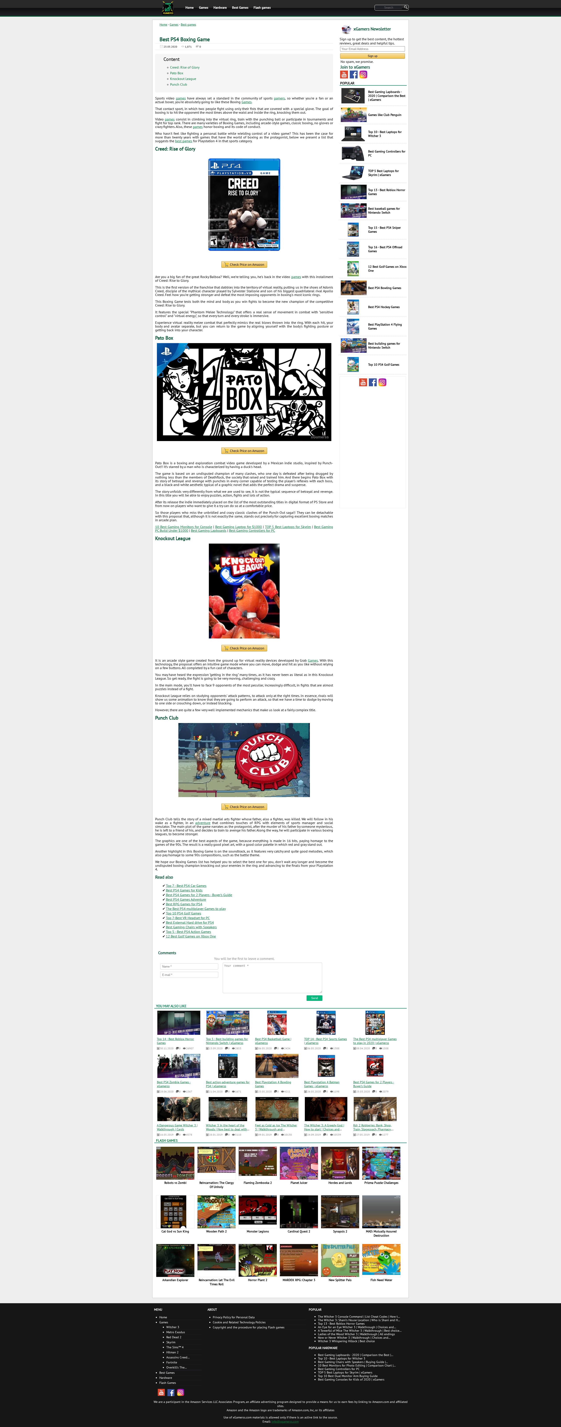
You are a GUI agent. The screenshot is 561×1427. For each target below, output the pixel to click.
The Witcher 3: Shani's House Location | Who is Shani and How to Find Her (360, 1320)
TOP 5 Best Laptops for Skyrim (288, 527)
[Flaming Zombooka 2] (259, 1161)
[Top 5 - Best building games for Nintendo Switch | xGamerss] (227, 1033)
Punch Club (178, 84)
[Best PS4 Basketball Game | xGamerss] (277, 1033)
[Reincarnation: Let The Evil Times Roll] (217, 1257)
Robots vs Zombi (175, 1183)
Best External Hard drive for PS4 (190, 922)
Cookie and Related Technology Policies (239, 1322)
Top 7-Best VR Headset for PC (188, 918)
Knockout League (183, 78)
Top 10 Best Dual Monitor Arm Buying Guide (348, 1376)
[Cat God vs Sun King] (175, 1213)
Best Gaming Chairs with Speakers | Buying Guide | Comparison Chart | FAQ (352, 1362)
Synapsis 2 (340, 1231)
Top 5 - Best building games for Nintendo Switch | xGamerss (227, 1041)
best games (183, 141)
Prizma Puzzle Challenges (381, 1183)
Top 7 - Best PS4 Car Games (186, 885)
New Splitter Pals (340, 1280)
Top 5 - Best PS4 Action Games (188, 931)
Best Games (240, 7)
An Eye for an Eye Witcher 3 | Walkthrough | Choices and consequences (356, 1327)
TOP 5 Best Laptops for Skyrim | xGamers (345, 1372)
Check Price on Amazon (247, 264)
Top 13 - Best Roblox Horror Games (341, 1323)
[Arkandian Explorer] (176, 1260)
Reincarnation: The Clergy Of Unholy (216, 1185)
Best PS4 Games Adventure (186, 899)
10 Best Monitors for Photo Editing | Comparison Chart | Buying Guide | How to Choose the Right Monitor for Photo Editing (358, 1365)
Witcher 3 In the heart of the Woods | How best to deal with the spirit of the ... (226, 1129)
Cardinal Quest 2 (299, 1231)
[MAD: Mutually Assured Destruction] (382, 1212)
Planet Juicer (299, 1183)
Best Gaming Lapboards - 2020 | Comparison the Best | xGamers (354, 1355)
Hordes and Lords (340, 1183)
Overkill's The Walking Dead (175, 1367)
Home (189, 7)
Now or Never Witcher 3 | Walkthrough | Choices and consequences (353, 1337)
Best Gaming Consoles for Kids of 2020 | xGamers (351, 1379)
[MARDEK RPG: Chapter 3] (300, 1260)
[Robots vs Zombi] (176, 1163)
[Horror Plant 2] (259, 1260)
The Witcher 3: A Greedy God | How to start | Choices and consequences (324, 1129)
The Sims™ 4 (175, 1347)
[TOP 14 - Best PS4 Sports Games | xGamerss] (326, 1033)
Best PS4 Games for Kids (184, 890)
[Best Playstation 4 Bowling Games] (277, 1076)
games (181, 98)
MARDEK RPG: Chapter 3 (299, 1280)
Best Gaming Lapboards (208, 530)
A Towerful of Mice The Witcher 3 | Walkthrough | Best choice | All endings (359, 1330)
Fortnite (171, 1362)
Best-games (188, 25)
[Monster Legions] (259, 1209)
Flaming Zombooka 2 (258, 1183)
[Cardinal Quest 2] (300, 1212)
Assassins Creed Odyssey (176, 1357)
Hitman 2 (172, 1352)
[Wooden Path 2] (217, 1211)
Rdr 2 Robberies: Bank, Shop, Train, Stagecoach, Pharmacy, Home (372, 1129)
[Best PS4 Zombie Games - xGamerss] (178, 1076)
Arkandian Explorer (175, 1280)
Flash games (262, 7)
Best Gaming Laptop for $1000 (238, 527)
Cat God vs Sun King (175, 1231)
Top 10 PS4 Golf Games (183, 913)
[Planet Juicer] (300, 1163)
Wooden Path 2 (216, 1231)
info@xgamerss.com (285, 1421)
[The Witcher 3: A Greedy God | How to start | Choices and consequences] (326, 1120)
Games (203, 7)
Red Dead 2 (173, 1337)
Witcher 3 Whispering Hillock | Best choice (346, 1341)
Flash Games (167, 1140)
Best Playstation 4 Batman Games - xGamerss (321, 1084)
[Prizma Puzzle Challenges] (382, 1163)
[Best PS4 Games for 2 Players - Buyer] (375, 1076)
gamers (279, 98)
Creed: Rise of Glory (184, 67)
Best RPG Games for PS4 (184, 904)
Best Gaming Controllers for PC (252, 530)
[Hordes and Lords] (341, 1164)
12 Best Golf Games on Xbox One (191, 936)
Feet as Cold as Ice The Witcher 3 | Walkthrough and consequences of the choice (276, 1129)
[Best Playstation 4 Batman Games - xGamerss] (326, 1076)
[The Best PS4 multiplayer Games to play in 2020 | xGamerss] (375, 1033)
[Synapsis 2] (340, 1213)
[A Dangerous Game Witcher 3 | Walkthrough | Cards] (178, 1120)
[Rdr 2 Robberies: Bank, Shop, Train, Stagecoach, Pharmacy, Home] (375, 1120)
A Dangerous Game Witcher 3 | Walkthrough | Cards (177, 1127)
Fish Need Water (381, 1280)
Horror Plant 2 (257, 1280)
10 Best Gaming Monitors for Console (183, 527)
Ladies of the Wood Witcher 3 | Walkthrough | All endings (356, 1334)
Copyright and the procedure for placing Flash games (248, 1327)
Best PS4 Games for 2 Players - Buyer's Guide (199, 895)
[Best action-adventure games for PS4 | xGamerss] (228, 1076)
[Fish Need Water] (382, 1259)
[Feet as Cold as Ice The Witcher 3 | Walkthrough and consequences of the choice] (277, 1120)
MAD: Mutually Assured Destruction (381, 1233)
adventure (202, 823)
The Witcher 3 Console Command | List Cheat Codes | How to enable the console (358, 1316)
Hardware (220, 7)
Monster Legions (258, 1231)
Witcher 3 (172, 1327)
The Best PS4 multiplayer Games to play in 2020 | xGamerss (375, 1041)
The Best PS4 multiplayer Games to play (196, 908)
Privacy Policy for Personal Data (234, 1317)
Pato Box (176, 73)
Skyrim (170, 1342)
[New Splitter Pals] (340, 1262)
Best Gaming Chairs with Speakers (191, 927)
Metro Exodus (175, 1332)
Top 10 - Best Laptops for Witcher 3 (341, 1358)
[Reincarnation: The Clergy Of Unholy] (217, 1159)
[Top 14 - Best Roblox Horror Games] (178, 1033)
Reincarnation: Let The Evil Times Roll (216, 1282)
